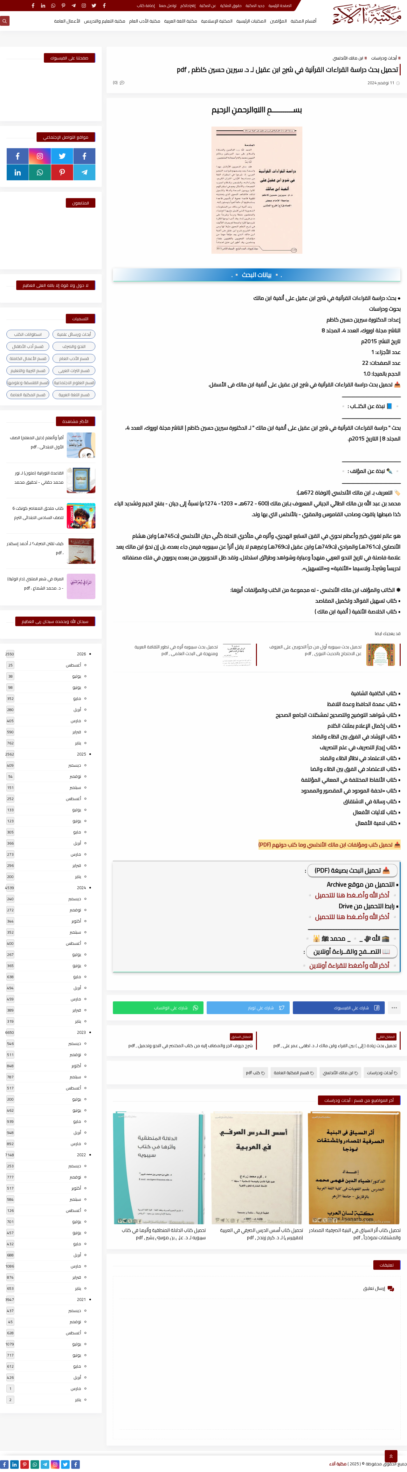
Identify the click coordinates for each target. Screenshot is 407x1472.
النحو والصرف (74, 346)
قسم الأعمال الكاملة (28, 358)
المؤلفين (278, 21)
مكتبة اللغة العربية (180, 21)
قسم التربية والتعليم (27, 370)
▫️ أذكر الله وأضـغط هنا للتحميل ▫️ (352, 895)
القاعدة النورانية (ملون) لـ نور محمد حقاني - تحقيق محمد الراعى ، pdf (39, 482)
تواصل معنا (167, 5)
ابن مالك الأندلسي (348, 58)
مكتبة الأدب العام (144, 21)
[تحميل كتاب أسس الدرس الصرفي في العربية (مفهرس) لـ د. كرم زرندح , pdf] (256, 1167)
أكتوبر (76, 921)
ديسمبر (74, 765)
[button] (339, 1007)
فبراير (76, 732)
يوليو (76, 676)
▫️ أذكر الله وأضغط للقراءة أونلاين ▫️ (349, 965)
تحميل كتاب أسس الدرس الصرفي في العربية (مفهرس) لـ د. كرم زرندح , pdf (261, 1233)
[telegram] (73, 5)
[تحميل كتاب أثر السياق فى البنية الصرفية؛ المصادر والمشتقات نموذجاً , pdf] (354, 1167)
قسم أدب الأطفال (28, 346)
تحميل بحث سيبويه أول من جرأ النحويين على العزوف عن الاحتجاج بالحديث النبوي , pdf (315, 650)
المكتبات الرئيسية (251, 21)
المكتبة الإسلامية (216, 21)
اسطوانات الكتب (28, 334)
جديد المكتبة (255, 5)
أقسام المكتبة (303, 21)
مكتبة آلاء (338, 1464)
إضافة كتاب (146, 5)
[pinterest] (63, 5)
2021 (81, 1299)
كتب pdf (253, 1072)
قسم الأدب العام (74, 358)
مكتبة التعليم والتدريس (104, 21)
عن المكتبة (208, 5)
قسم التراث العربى (74, 370)
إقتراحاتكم (188, 5)
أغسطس (73, 665)
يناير (78, 743)
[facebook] (104, 5)
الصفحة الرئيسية (280, 5)
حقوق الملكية (231, 5)
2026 (81, 654)
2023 (81, 1032)
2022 (81, 1154)
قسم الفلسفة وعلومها (28, 382)
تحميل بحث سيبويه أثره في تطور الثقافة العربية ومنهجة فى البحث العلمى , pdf (176, 650)
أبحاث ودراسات (384, 58)
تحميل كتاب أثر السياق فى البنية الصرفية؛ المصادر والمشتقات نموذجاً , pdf (355, 1233)
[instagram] (83, 5)
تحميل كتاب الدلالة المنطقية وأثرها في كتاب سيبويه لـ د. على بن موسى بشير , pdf (164, 1233)
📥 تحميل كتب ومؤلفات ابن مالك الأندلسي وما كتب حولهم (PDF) (330, 845)
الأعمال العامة (67, 21)
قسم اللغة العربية (74, 394)
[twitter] (94, 5)
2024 (81, 887)
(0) (116, 82)
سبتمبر (75, 787)
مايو (77, 698)
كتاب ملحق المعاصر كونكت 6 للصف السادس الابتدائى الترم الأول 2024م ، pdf (38, 517)
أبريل (77, 709)
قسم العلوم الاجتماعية (74, 382)
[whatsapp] (53, 5)
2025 (81, 754)
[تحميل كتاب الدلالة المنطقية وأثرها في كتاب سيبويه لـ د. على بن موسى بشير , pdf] (159, 1167)
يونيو (76, 687)
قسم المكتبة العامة (291, 1072)
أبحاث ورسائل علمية (74, 334)
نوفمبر (75, 776)
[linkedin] (43, 5)
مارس (76, 720)
